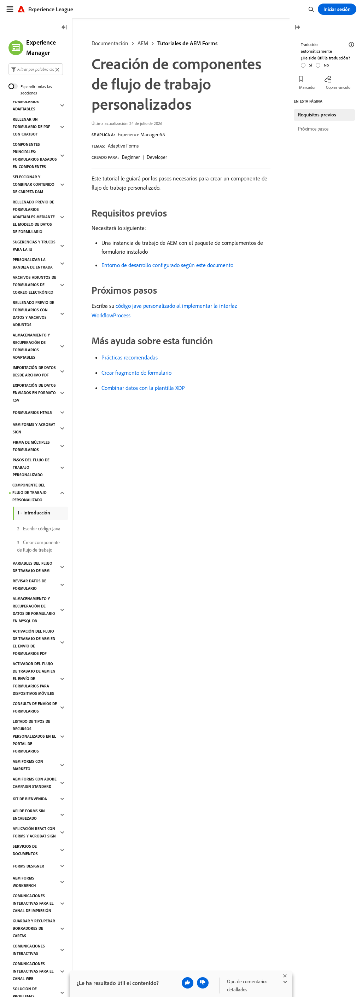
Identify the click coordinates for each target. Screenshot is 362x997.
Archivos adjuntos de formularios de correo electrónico (34, 285)
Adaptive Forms (123, 146)
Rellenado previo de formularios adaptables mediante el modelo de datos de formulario (34, 217)
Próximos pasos (313, 129)
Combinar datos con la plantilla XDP (143, 387)
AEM (143, 43)
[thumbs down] (203, 983)
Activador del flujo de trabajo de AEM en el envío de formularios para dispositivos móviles (34, 678)
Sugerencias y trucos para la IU (34, 246)
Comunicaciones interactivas (29, 950)
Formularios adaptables (26, 105)
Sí (310, 65)
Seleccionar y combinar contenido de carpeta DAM (33, 184)
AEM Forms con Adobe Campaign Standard (35, 783)
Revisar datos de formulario (29, 584)
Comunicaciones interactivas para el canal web (33, 971)
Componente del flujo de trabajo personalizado (29, 492)
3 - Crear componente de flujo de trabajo (38, 546)
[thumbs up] (187, 983)
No (326, 65)
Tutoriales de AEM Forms (187, 43)
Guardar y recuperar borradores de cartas (34, 928)
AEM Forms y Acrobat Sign (34, 428)
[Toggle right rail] (297, 28)
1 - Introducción (34, 512)
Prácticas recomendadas (129, 357)
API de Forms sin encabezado (29, 814)
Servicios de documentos (25, 850)
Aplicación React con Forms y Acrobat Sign (34, 832)
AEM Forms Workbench (24, 882)
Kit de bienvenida (30, 798)
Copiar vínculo (338, 87)
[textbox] (35, 69)
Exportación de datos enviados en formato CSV (34, 393)
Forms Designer (28, 866)
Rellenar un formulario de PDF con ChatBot (31, 127)
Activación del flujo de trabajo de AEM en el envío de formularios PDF (34, 642)
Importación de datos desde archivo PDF (34, 371)
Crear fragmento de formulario (136, 372)
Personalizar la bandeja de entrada (33, 263)
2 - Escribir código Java (38, 528)
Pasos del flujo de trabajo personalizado (31, 467)
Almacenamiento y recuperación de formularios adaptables (31, 346)
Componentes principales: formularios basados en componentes (35, 155)
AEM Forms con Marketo (28, 765)
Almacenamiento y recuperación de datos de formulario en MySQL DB (34, 609)
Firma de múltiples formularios (31, 446)
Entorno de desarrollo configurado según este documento (167, 265)
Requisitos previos (317, 114)
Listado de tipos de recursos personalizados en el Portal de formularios (34, 736)
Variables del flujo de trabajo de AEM (32, 567)
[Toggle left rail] (64, 28)
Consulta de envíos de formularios (35, 707)
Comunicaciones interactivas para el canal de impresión (33, 903)
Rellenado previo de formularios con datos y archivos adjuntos (33, 313)
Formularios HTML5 (32, 412)
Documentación (110, 43)
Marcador (307, 87)
